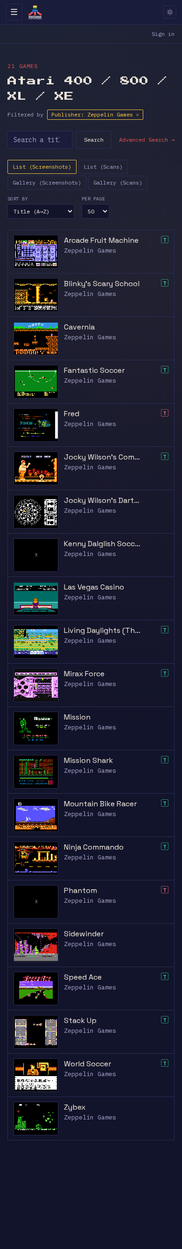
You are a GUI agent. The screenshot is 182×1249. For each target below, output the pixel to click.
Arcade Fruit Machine (101, 240)
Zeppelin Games (90, 250)
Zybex (74, 1107)
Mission (77, 717)
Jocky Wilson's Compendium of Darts (102, 457)
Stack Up (80, 1020)
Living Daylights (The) (102, 630)
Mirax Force (84, 674)
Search (94, 139)
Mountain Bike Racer (100, 804)
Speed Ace (83, 977)
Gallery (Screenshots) (47, 182)
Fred (71, 414)
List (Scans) (103, 166)
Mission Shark (88, 760)
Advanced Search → (147, 139)
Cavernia (79, 327)
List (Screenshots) (42, 166)
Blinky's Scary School (102, 283)
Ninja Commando (94, 847)
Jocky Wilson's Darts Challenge (102, 500)
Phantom (80, 890)
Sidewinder (84, 934)
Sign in (163, 33)
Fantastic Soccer (94, 370)
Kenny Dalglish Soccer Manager (102, 544)
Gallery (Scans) (117, 182)
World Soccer (87, 1064)
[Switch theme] (169, 12)
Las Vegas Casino (94, 587)
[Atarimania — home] (35, 12)
